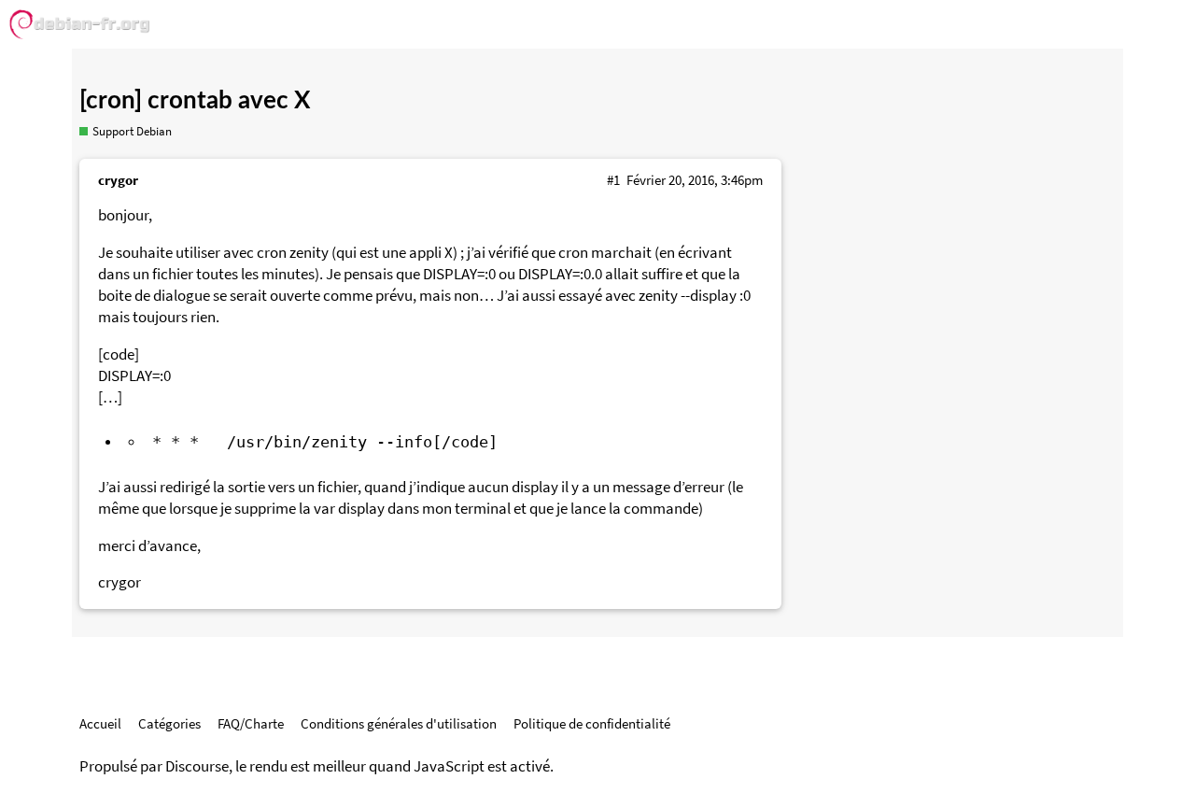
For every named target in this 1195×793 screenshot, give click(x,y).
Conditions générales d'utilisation (399, 723)
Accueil (100, 723)
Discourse (197, 766)
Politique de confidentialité (591, 723)
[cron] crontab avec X (194, 101)
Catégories (169, 723)
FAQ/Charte (251, 723)
